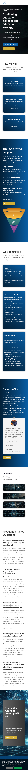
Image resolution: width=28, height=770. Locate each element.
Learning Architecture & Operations (14, 487)
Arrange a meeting (9, 48)
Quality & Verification (14, 504)
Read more (7, 457)
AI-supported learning (14, 496)
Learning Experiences (14, 513)
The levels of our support (10, 44)
